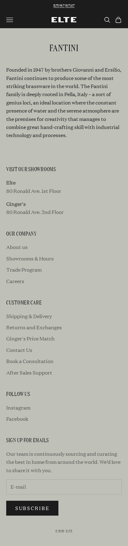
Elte (56, 5)
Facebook (17, 418)
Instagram (18, 407)
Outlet (70, 5)
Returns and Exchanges (34, 327)
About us (17, 247)
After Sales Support (29, 372)
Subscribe (32, 508)
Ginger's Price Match (30, 338)
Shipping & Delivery (29, 316)
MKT (62, 5)
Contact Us (19, 349)
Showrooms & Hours (30, 258)
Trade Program (24, 269)
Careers (15, 281)
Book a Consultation (29, 361)
